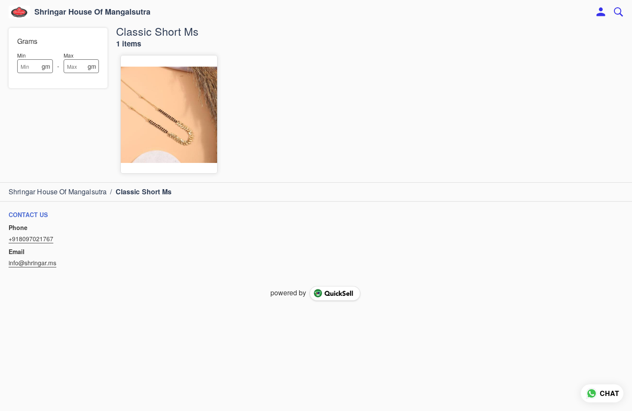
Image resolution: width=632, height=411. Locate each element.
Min (21, 55)
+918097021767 (31, 238)
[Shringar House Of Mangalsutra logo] (19, 12)
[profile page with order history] (601, 12)
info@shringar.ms (32, 262)
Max (69, 55)
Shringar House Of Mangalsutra (92, 12)
